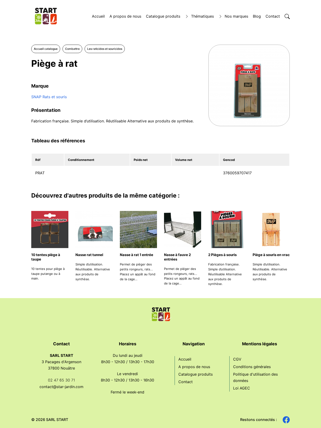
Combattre (72, 49)
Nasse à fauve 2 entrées (177, 257)
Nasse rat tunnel (89, 255)
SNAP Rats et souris (49, 96)
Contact (273, 16)
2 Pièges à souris (222, 255)
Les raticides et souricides (104, 49)
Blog (257, 16)
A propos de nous (125, 16)
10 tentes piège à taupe (45, 257)
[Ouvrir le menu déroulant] (187, 16)
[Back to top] (309, 416)
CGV (237, 359)
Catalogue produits (163, 16)
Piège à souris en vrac (271, 255)
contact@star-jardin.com (61, 386)
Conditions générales (252, 366)
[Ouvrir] (287, 16)
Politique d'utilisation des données (255, 377)
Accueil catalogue (46, 49)
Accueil (98, 16)
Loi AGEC (241, 388)
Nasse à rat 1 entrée (136, 255)
